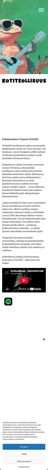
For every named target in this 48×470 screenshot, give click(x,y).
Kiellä (24, 454)
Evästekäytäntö (24, 467)
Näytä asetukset (24, 461)
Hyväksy (24, 447)
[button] (44, 339)
